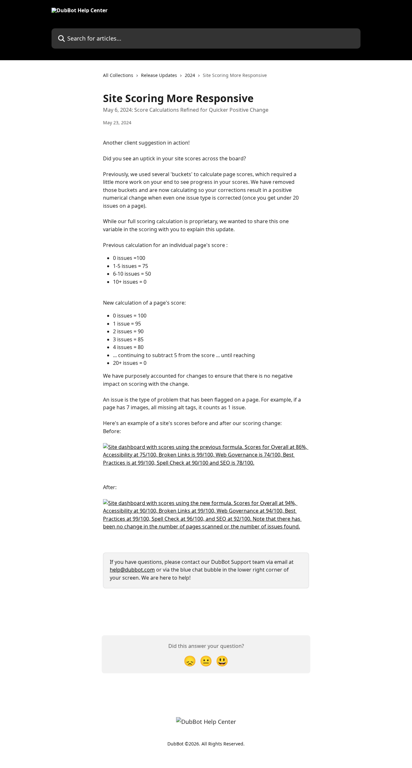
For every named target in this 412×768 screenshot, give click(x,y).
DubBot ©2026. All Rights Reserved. (206, 744)
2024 (190, 75)
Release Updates (159, 75)
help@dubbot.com (132, 569)
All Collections (118, 75)
